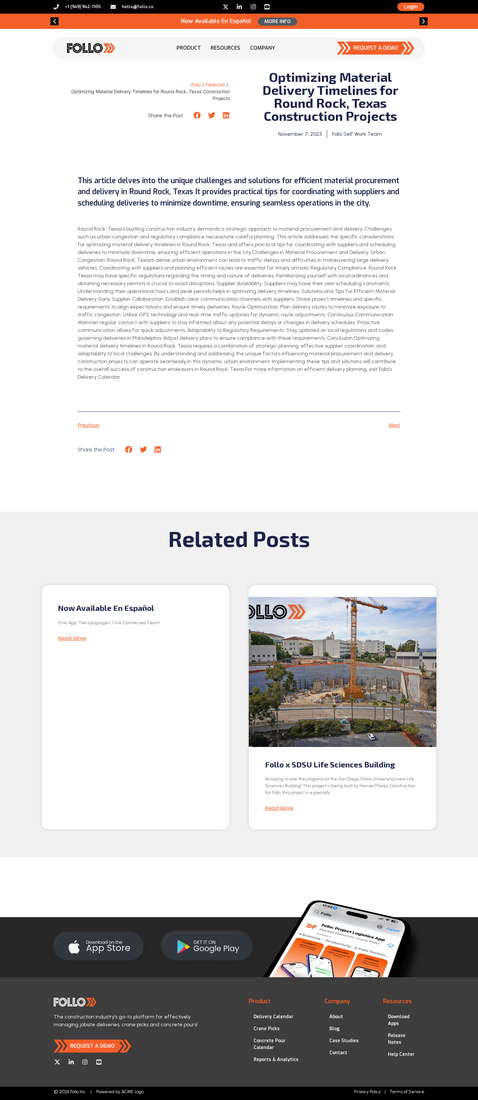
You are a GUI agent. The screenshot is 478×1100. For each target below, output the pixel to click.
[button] (54, 21)
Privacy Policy (367, 1091)
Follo (196, 84)
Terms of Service (407, 1091)
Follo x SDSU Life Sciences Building (330, 764)
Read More (72, 638)
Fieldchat (215, 84)
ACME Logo (132, 1091)
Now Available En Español (106, 608)
